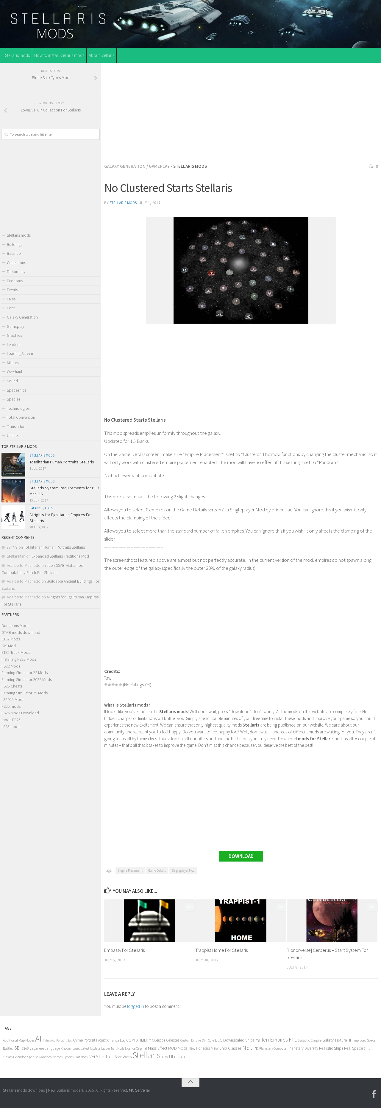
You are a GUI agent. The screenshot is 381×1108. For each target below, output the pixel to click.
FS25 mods (11, 706)
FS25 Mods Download (20, 713)
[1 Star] (106, 684)
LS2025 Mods (12, 699)
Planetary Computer (273, 1048)
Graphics (14, 335)
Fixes (11, 299)
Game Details (157, 870)
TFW (164, 1057)
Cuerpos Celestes (165, 1040)
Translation (16, 426)
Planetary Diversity (303, 1048)
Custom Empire (190, 1040)
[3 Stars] (113, 684)
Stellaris (146, 1055)
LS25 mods (10, 726)
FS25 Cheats (11, 686)
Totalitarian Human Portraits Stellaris (61, 462)
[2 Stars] (109, 684)
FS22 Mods (10, 666)
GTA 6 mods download (20, 632)
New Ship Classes (226, 1048)
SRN (91, 1056)
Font (11, 308)
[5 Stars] (120, 684)
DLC (218, 1040)
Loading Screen (20, 353)
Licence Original (136, 1048)
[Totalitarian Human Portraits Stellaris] (13, 465)
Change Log (116, 1040)
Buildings (14, 244)
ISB (17, 1048)
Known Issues (70, 1048)
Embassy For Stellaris (124, 950)
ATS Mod (8, 645)
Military (13, 362)
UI (171, 1056)
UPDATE (180, 1057)
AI (38, 1038)
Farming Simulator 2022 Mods (26, 679)
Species (13, 399)
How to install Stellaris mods (59, 55)
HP (350, 1040)
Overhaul (14, 371)
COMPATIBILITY (138, 1040)
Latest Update (90, 1048)
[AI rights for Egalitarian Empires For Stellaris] (13, 517)
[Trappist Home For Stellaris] (240, 920)
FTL (293, 1039)
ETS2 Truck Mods (15, 652)
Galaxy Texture (334, 1040)
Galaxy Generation (125, 166)
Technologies (18, 408)
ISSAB (25, 1048)
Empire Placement (130, 870)
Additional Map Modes (18, 1040)
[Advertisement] (241, 111)
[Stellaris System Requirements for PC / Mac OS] (13, 490)
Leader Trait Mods (112, 1048)
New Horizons (199, 1048)
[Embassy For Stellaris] (149, 920)
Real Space (353, 1048)
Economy (15, 280)
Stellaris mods (17, 55)
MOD (172, 1048)
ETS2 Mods (10, 639)
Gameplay (159, 166)
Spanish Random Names (45, 1057)
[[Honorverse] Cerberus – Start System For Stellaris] (332, 920)
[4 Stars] (116, 684)
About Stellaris (101, 55)
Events (12, 289)
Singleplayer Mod (183, 870)
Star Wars (123, 1056)
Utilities (13, 435)
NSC (247, 1047)
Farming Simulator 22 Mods (24, 672)
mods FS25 (11, 719)
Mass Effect (157, 1048)
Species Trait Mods (75, 1057)
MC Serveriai (139, 1090)
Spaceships (16, 390)
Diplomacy (16, 271)
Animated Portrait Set (57, 1040)
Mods (183, 1048)
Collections (16, 262)
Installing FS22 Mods (18, 659)
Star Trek (105, 1056)
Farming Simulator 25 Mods (24, 693)
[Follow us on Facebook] (374, 1094)
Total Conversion (21, 417)
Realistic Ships (331, 1048)
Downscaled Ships (238, 1040)
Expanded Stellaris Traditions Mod (60, 556)
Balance (14, 253)
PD (256, 1048)
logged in (135, 1006)
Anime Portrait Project (90, 1040)
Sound (12, 381)
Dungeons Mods (15, 625)
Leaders (13, 344)
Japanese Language (44, 1048)
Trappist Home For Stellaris (221, 950)
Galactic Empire (309, 1040)
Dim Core (208, 1040)
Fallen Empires (271, 1039)
